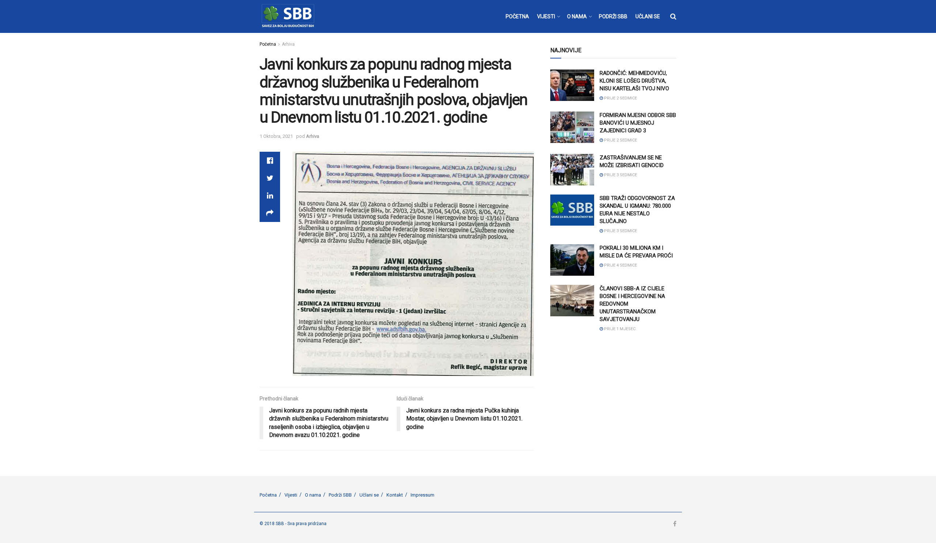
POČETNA (517, 16)
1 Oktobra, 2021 (276, 136)
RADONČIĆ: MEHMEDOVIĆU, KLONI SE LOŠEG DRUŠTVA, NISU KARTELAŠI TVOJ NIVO (634, 81)
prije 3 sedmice (620, 175)
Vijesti (290, 495)
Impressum (422, 495)
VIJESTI (546, 16)
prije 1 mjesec (619, 329)
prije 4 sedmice (620, 265)
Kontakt (394, 495)
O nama (313, 495)
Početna (268, 44)
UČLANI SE (647, 16)
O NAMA (577, 16)
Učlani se (369, 495)
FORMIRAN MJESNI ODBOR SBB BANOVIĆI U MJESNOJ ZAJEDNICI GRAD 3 (638, 123)
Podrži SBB (340, 495)
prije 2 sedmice (620, 98)
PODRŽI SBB (613, 16)
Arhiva (288, 44)
